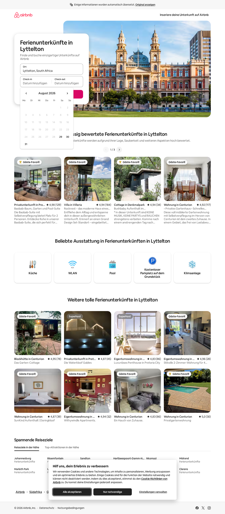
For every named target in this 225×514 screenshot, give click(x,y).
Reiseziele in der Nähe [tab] (26, 447)
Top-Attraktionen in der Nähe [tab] (62, 447)
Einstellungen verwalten (153, 492)
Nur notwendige (112, 492)
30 (67, 136)
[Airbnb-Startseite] (23, 14)
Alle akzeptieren (72, 492)
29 (60, 136)
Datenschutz (46, 508)
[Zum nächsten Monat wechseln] (67, 93)
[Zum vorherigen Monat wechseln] (26, 93)
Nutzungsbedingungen (71, 508)
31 (26, 144)
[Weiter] (119, 150)
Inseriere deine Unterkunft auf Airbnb (184, 15)
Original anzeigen (145, 4)
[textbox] (36, 83)
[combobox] (51, 71)
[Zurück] (106, 150)
